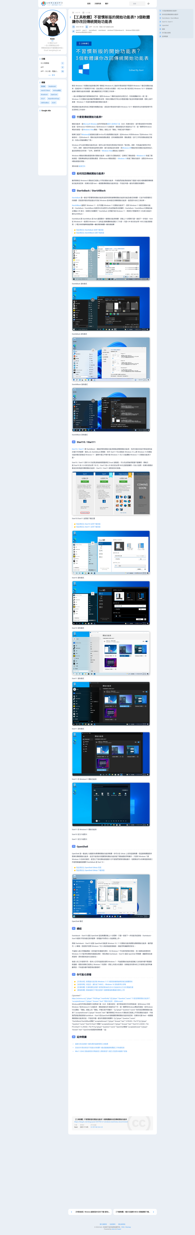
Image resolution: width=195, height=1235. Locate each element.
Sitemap (128, 1227)
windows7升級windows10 (115, 30)
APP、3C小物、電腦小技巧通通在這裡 (101, 27)
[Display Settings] (148, 3)
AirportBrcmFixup (53, 98)
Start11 (81, 449)
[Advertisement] (52, 143)
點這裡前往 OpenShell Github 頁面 (88, 867)
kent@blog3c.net (55, 50)
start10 (78, 30)
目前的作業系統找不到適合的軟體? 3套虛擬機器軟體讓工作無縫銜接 (99, 1048)
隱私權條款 (121, 1224)
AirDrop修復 (57, 90)
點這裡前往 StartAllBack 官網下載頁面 (90, 233)
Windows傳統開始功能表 (84, 32)
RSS (123, 1227)
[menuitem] (153, 3)
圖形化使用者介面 (113, 124)
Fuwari (119, 1229)
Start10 (74, 449)
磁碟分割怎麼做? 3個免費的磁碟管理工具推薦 (91, 1044)
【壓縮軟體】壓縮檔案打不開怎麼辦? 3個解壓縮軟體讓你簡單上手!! (100, 990)
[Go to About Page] (52, 23)
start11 (84, 30)
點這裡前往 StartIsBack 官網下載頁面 (89, 230)
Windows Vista (88, 130)
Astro (113, 1229)
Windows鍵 (86, 134)
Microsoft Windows (90, 124)
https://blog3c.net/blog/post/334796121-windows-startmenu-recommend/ (101, 1122)
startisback (102, 30)
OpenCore (54, 94)
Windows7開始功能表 (132, 30)
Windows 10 (122, 158)
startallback (93, 30)
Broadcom (44, 94)
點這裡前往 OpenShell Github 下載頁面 (90, 870)
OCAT (54, 102)
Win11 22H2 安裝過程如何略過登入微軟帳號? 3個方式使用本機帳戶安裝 (101, 1051)
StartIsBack (76, 198)
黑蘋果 (43, 86)
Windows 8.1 (141, 156)
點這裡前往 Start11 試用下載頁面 (88, 527)
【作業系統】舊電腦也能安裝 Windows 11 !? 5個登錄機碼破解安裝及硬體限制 (104, 982)
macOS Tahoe (45, 90)
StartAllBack (76, 205)
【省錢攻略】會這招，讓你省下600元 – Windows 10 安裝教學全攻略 (101, 984)
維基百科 (82, 166)
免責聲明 (112, 1224)
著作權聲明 (103, 1224)
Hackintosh (52, 86)
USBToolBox (45, 102)
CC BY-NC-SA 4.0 (97, 1127)
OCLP (43, 98)
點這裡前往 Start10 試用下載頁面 (88, 524)
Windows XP (126, 148)
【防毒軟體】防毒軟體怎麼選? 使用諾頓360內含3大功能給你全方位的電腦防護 (104, 987)
